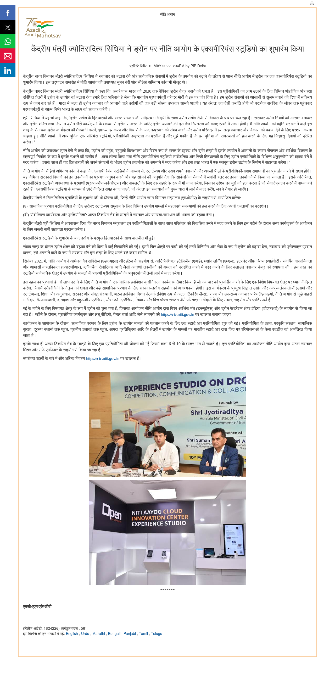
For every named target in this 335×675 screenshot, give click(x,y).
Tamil (144, 633)
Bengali (114, 633)
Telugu (156, 633)
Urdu (85, 633)
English (72, 633)
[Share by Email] (7, 55)
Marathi (99, 633)
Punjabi (130, 633)
